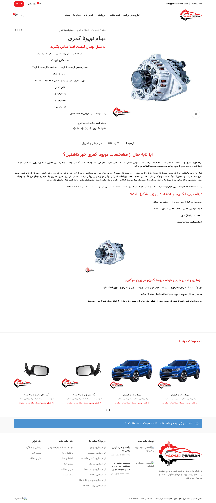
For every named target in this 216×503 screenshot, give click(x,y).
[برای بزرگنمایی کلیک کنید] (196, 114)
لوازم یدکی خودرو (92, 123)
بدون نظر (115, 455)
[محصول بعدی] (15, 30)
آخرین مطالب (67, 469)
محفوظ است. (174, 498)
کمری (78, 30)
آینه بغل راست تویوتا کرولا (36, 394)
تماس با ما (68, 464)
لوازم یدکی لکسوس (97, 453)
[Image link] (180, 453)
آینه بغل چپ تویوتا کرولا (84, 394)
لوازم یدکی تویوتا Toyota (94, 485)
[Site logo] (191, 15)
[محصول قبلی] (21, 30)
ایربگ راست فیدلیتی (132, 394)
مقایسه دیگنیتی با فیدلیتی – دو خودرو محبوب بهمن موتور (121, 466)
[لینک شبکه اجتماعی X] (86, 128)
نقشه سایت (68, 475)
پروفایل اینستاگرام (33, 447)
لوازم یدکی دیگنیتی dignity (93, 458)
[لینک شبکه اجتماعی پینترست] (82, 128)
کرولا (84, 398)
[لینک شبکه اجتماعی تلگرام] (74, 128)
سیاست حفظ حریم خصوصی (60, 447)
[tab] (129, 142)
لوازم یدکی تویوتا (91, 30)
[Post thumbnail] (143, 451)
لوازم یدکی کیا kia (98, 475)
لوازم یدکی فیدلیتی (172, 398)
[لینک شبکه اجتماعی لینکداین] (78, 128)
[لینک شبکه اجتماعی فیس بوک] (90, 128)
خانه (104, 30)
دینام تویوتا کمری (189, 194)
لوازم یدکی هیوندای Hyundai (92, 480)
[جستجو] (22, 15)
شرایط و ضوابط (66, 458)
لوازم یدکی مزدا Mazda (95, 469)
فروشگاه (19, 3)
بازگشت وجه (67, 453)
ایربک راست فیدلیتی (179, 394)
